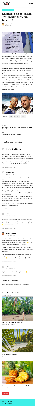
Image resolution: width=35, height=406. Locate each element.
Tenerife (11, 10)
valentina (10, 172)
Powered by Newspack (7, 403)
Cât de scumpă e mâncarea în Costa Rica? (15, 386)
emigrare (5, 10)
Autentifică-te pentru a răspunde (9, 167)
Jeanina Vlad (10, 24)
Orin (8, 214)
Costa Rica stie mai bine (9, 354)
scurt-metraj (17, 116)
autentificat (10, 284)
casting (10, 116)
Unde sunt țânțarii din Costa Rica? (13, 322)
